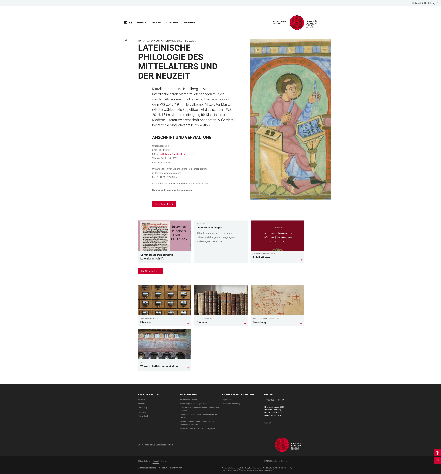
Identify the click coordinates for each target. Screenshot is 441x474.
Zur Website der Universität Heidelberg (155, 445)
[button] (157, 394)
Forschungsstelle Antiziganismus (193, 404)
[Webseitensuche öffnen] (132, 22)
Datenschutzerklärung (231, 404)
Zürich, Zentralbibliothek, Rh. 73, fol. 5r (253, 470)
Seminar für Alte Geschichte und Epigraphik (197, 428)
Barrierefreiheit (176, 468)
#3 (273, 469)
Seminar (141, 22)
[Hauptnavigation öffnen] (126, 22)
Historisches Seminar (188, 399)
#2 (239, 469)
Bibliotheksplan (162, 204)
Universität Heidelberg (423, 3)
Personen (189, 22)
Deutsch (156, 461)
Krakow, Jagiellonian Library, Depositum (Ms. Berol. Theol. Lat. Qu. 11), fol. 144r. (255, 468)
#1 (290, 467)
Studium (156, 22)
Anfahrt (267, 423)
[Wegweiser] (143, 416)
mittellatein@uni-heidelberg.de (175, 154)
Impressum (226, 399)
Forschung (172, 22)
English (164, 461)
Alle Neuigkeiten (149, 271)
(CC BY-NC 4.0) (285, 468)
